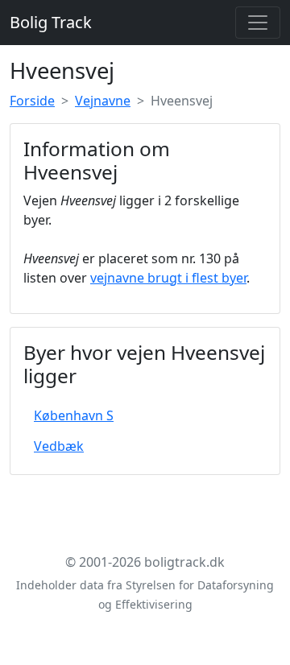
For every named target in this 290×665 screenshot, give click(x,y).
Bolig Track (51, 22)
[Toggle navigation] (257, 22)
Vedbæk (59, 446)
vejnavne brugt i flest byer (168, 278)
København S (74, 415)
